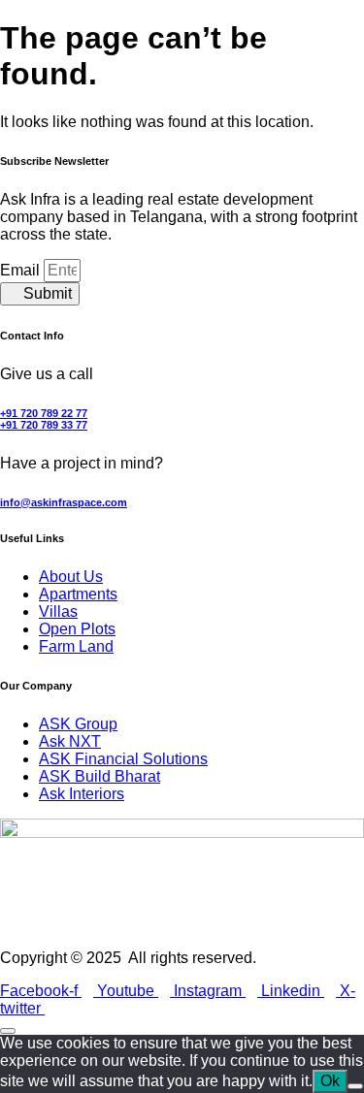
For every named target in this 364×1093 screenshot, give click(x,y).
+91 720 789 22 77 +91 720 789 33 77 (43, 419)
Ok (330, 1081)
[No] (355, 1086)
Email (22, 270)
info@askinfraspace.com (63, 502)
